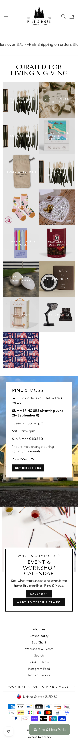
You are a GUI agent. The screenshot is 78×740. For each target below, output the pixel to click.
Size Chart (39, 642)
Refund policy (39, 636)
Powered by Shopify (39, 736)
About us (39, 629)
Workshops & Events (39, 649)
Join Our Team (39, 662)
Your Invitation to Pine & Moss (38, 686)
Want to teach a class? (39, 602)
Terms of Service (39, 675)
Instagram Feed (39, 669)
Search (39, 655)
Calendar (39, 593)
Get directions (28, 467)
